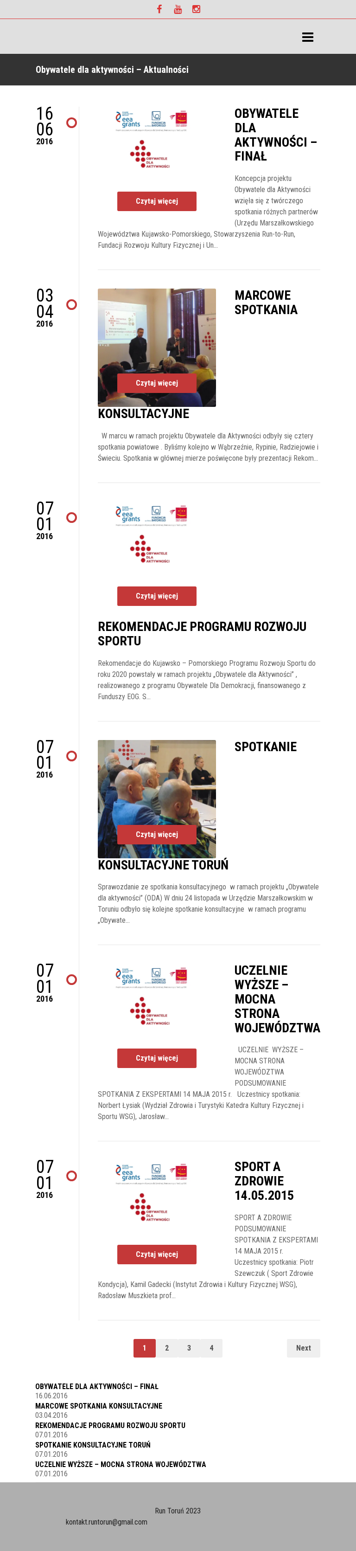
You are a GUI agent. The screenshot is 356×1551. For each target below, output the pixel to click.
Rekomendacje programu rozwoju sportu (202, 634)
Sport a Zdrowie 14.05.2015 (264, 1181)
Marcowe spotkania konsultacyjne (98, 1406)
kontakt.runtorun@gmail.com (106, 1522)
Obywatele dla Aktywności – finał (276, 135)
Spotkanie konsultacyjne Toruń (93, 1445)
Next (303, 1348)
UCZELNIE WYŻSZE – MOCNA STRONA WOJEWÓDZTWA (120, 1464)
